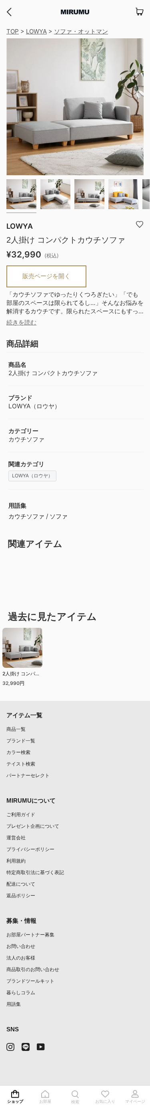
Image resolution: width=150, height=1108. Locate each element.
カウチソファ (26, 516)
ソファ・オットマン (81, 31)
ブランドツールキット (30, 981)
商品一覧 (16, 729)
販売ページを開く (46, 276)
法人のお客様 (20, 958)
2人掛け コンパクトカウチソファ (21, 675)
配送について (20, 884)
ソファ (59, 516)
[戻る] (9, 12)
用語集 (13, 1004)
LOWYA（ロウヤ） (32, 476)
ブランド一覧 (20, 741)
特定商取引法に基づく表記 (35, 872)
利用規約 (16, 861)
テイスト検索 (20, 764)
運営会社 (16, 838)
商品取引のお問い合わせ (32, 969)
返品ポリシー (20, 895)
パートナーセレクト (28, 775)
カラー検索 (18, 752)
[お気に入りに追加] (140, 224)
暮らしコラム (20, 992)
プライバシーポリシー (30, 849)
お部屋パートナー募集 (30, 935)
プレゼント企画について (32, 826)
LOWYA (36, 31)
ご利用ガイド (20, 814)
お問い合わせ (20, 946)
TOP (12, 31)
